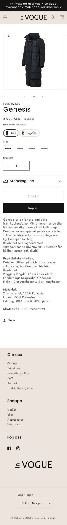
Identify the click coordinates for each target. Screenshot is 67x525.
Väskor (11, 410)
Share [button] (11, 320)
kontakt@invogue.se (20, 388)
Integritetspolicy (18, 373)
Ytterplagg (14, 424)
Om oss (12, 363)
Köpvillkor (14, 368)
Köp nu (33, 208)
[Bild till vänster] (25, 97)
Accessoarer (15, 420)
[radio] (10, 133)
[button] (5, 17)
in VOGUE (27, 518)
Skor (10, 415)
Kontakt (12, 383)
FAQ (10, 378)
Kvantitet (8, 158)
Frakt (5, 124)
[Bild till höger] (42, 97)
